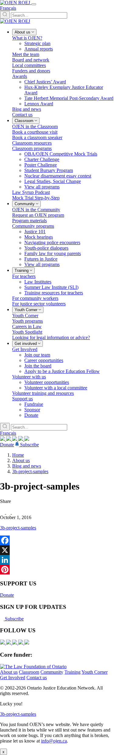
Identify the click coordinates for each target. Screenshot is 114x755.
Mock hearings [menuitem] (38, 237)
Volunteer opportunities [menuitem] (46, 382)
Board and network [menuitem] (30, 59)
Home (18, 455)
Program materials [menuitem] (29, 220)
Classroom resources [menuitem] (32, 143)
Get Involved (12, 677)
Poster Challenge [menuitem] (40, 164)
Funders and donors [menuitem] (31, 70)
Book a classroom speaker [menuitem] (37, 137)
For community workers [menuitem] (35, 298)
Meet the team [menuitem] (25, 54)
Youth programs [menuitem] (27, 321)
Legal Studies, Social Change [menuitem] (52, 181)
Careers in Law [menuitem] (27, 326)
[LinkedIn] (9, 439)
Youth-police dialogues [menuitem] (46, 248)
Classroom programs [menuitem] (32, 148)
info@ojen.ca (54, 740)
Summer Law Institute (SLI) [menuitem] (51, 287)
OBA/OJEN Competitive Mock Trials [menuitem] (60, 153)
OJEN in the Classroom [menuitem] (35, 126)
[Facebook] (26, 439)
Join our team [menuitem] (37, 354)
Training (72, 672)
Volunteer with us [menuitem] (29, 376)
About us (21, 460)
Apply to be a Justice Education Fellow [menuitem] (62, 371)
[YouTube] (15, 439)
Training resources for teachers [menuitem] (53, 292)
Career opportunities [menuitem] (43, 360)
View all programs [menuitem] (42, 186)
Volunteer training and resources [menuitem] (43, 393)
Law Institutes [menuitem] (37, 281)
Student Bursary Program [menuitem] (48, 170)
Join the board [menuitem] (37, 365)
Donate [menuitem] (31, 415)
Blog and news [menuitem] (26, 109)
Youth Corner (94, 672)
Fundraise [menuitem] (33, 404)
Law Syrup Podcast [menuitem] (31, 192)
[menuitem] (24, 32)
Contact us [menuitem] (22, 114)
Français (8, 8)
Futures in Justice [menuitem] (40, 259)
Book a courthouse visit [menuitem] (34, 132)
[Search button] (5, 15)
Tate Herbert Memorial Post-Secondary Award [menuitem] (68, 98)
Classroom (29, 672)
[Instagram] (3, 439)
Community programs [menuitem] (33, 226)
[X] (21, 439)
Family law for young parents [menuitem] (52, 253)
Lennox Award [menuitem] (38, 103)
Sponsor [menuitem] (32, 409)
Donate (7, 444)
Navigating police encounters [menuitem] (52, 242)
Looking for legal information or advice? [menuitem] (51, 337)
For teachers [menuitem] (24, 276)
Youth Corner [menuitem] (25, 315)
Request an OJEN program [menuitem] (38, 215)
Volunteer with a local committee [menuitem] (55, 387)
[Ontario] (33, 666)
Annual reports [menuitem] (38, 48)
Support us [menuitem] (22, 398)
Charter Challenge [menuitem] (41, 159)
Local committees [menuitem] (29, 65)
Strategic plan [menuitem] (37, 43)
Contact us (36, 677)
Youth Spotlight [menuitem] (27, 332)
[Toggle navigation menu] (33, 4)
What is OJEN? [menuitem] (27, 37)
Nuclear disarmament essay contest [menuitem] (57, 175)
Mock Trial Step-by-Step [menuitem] (36, 197)
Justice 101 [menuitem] (35, 231)
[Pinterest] (57, 569)
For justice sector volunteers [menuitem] (39, 303)
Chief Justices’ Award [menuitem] (45, 81)
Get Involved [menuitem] (24, 349)
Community (51, 672)
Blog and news (26, 466)
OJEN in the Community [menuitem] (36, 209)
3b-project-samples (30, 471)
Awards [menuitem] (19, 76)
